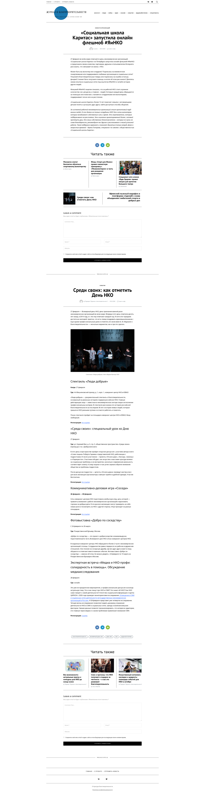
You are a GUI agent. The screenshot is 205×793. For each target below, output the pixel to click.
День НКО (109, 636)
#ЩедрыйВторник (142, 13)
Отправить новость (68, 2)
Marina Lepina (68, 169)
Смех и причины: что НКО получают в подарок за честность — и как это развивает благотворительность (102, 679)
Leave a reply (112, 48)
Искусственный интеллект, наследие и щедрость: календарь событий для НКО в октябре (130, 678)
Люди (104, 13)
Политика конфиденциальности (102, 790)
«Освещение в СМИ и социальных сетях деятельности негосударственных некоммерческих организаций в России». (102, 598)
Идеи (116, 13)
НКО (116, 636)
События (130, 13)
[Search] (157, 2)
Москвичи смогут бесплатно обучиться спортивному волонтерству (74, 164)
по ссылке (86, 423)
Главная (48, 2)
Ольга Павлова (96, 686)
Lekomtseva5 (123, 186)
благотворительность (79, 636)
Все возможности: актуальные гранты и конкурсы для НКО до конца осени (72, 678)
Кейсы (110, 13)
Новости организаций (102, 28)
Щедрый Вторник (126, 636)
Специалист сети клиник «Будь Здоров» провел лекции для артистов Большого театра (129, 180)
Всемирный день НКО (96, 636)
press (96, 48)
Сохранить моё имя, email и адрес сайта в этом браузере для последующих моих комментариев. (95, 254)
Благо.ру (97, 13)
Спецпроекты (154, 13)
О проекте (57, 2)
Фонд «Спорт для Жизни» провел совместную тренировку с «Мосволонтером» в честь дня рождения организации (102, 168)
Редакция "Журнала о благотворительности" (96, 301)
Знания (123, 13)
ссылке (84, 616)
